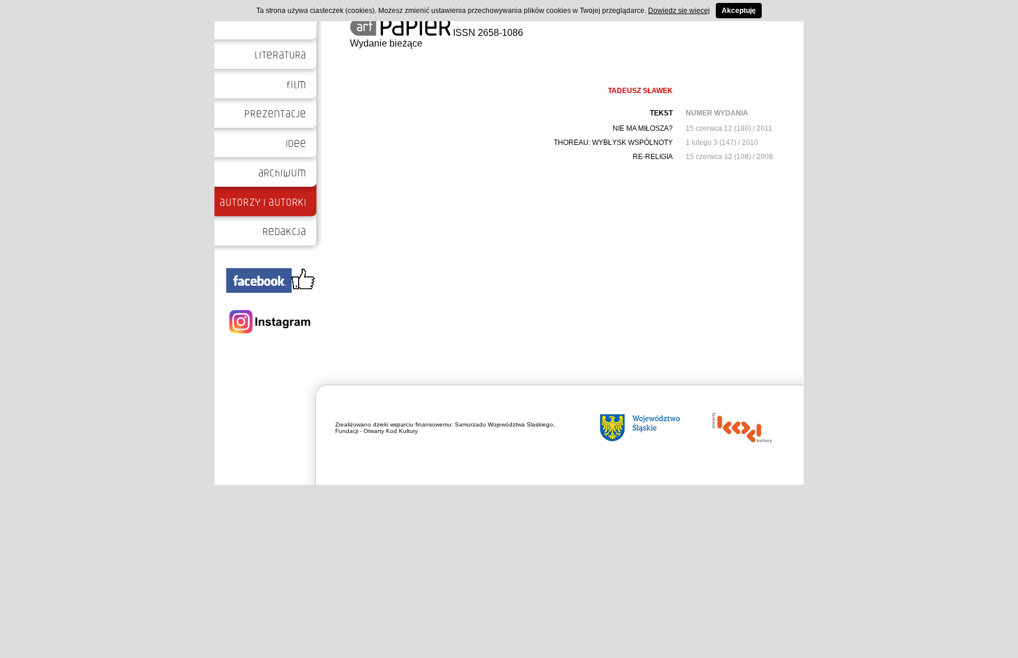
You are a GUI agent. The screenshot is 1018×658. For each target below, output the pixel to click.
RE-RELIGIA (653, 157)
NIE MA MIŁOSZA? (643, 128)
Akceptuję (739, 10)
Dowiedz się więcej (679, 10)
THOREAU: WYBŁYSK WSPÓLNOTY (613, 142)
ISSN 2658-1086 (487, 33)
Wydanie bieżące (386, 43)
